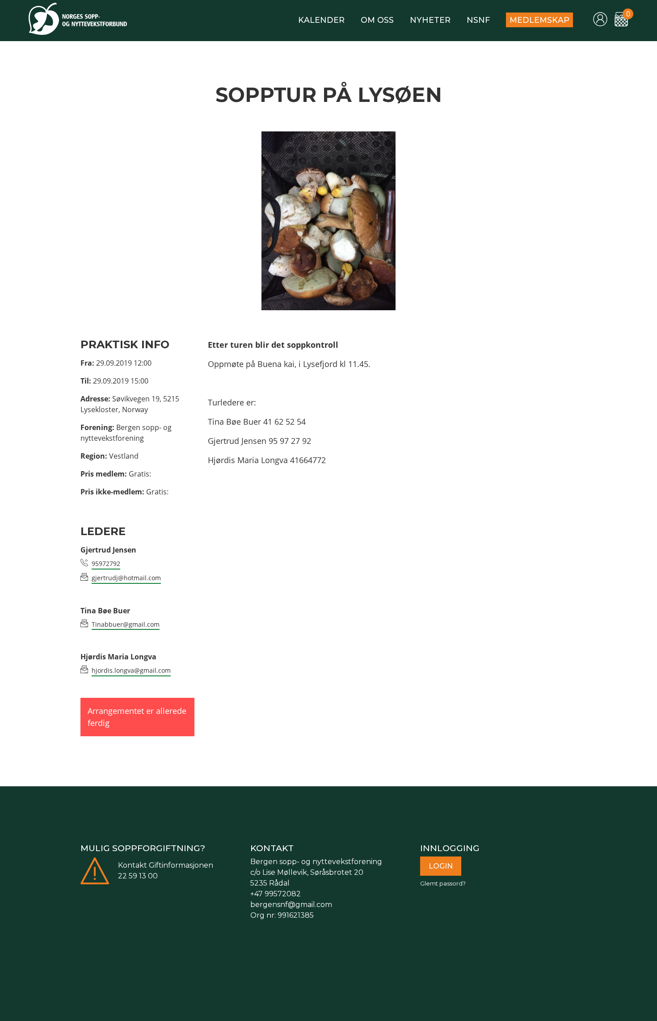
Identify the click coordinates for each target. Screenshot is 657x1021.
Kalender (321, 20)
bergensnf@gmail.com (291, 904)
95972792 (106, 563)
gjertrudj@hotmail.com (126, 578)
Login (441, 866)
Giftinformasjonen (181, 865)
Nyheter (430, 20)
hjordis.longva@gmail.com (131, 670)
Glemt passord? (443, 883)
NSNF (478, 20)
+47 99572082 (275, 894)
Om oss (377, 20)
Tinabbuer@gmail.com (126, 624)
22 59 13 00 (138, 876)
